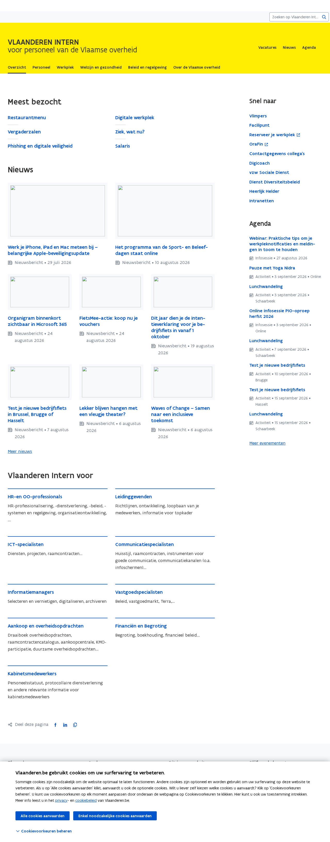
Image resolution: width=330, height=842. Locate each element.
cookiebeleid (86, 800)
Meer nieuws (20, 451)
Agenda (309, 47)
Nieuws (289, 47)
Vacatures (267, 47)
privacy (61, 800)
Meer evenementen (267, 443)
